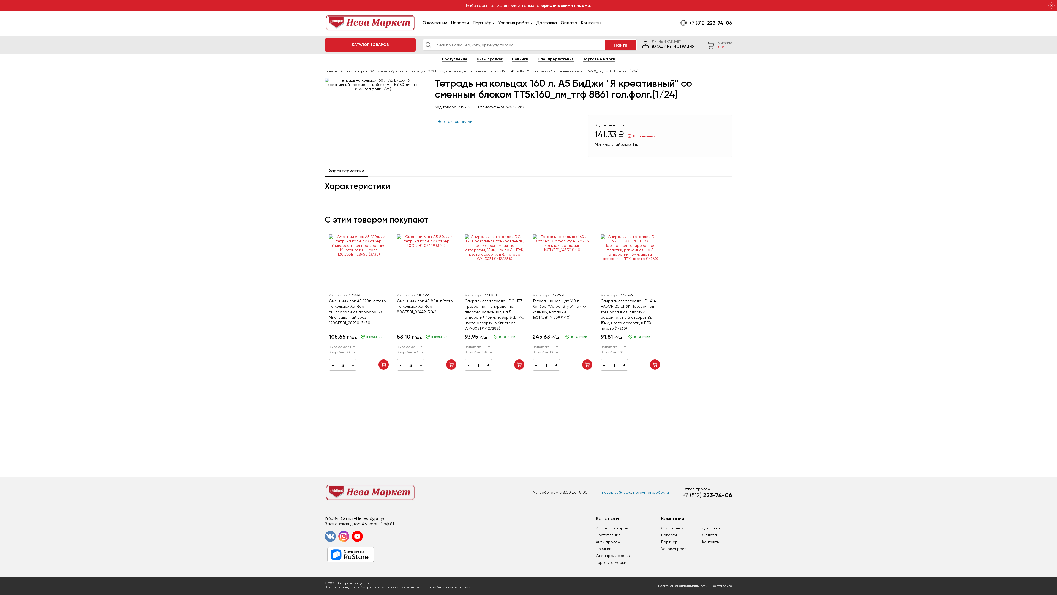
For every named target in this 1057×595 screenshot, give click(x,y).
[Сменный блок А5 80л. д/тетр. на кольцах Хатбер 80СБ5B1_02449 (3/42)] (427, 262)
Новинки (520, 59)
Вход (657, 46)
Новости (460, 22)
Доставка (546, 22)
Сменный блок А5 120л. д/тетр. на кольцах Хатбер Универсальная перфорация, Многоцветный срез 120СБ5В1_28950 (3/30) (357, 312)
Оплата (569, 22)
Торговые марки (599, 59)
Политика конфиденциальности (682, 586)
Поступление (454, 59)
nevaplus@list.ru (616, 492)
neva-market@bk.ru (651, 492)
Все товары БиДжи (455, 121)
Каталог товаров (612, 528)
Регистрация (680, 46)
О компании (435, 22)
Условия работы (515, 22)
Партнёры (483, 22)
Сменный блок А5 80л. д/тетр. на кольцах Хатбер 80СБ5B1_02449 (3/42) (425, 306)
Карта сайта (722, 586)
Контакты (591, 22)
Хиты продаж (490, 59)
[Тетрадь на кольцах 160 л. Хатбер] (562, 262)
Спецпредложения (556, 59)
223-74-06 (710, 23)
